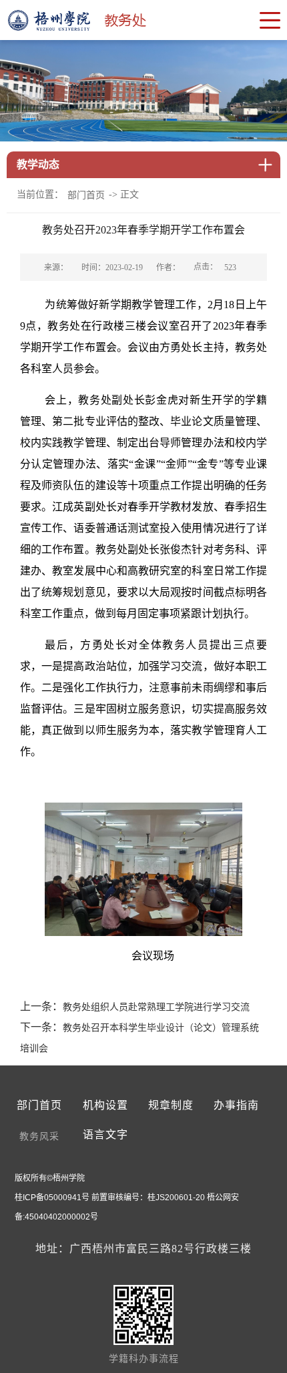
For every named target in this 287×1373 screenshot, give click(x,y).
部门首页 (86, 195)
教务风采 (39, 1136)
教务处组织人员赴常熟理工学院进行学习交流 (156, 1007)
